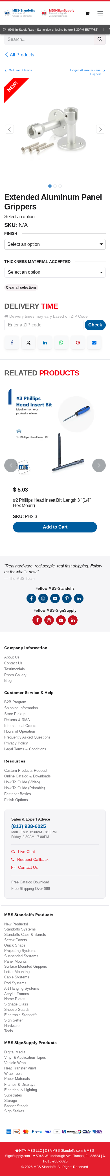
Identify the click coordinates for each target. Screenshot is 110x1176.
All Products (22, 54)
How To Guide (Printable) (24, 788)
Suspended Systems (21, 956)
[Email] (94, 342)
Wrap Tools (13, 1073)
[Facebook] (12, 342)
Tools (8, 1031)
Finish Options (16, 800)
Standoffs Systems (20, 929)
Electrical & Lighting (20, 1090)
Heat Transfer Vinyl (20, 1068)
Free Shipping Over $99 (30, 889)
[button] (9, 129)
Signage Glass (16, 1004)
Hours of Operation (19, 731)
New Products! (16, 924)
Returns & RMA (17, 720)
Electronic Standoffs (21, 1015)
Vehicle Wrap (15, 1063)
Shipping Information (21, 708)
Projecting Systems (20, 951)
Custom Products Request (25, 770)
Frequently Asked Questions (27, 737)
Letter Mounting (17, 972)
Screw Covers (15, 940)
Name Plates (14, 999)
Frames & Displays (20, 1084)
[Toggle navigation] (100, 13)
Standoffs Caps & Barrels (25, 934)
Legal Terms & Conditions (25, 749)
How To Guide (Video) (22, 782)
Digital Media (14, 1052)
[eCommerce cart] (87, 13)
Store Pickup (14, 714)
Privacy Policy (16, 743)
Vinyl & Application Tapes (25, 1057)
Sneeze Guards (17, 1009)
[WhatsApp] (61, 342)
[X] (28, 342)
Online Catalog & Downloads (27, 776)
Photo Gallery (15, 675)
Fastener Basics (17, 794)
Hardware (11, 1026)
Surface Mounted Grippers (25, 966)
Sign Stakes (14, 1111)
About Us (11, 657)
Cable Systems (16, 977)
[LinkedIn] (45, 342)
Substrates (13, 1095)
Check (95, 324)
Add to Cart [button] (55, 527)
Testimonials (14, 669)
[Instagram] (43, 598)
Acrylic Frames (16, 994)
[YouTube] (55, 598)
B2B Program (15, 702)
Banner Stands (16, 1106)
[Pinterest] (78, 342)
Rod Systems (15, 983)
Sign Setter (13, 1020)
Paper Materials (17, 1078)
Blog (8, 680)
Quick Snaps (14, 945)
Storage (10, 1100)
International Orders (20, 726)
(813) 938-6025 (28, 826)
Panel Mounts (15, 961)
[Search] (100, 39)
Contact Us (13, 663)
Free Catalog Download (30, 882)
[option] (55, 465)
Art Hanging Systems (21, 988)
